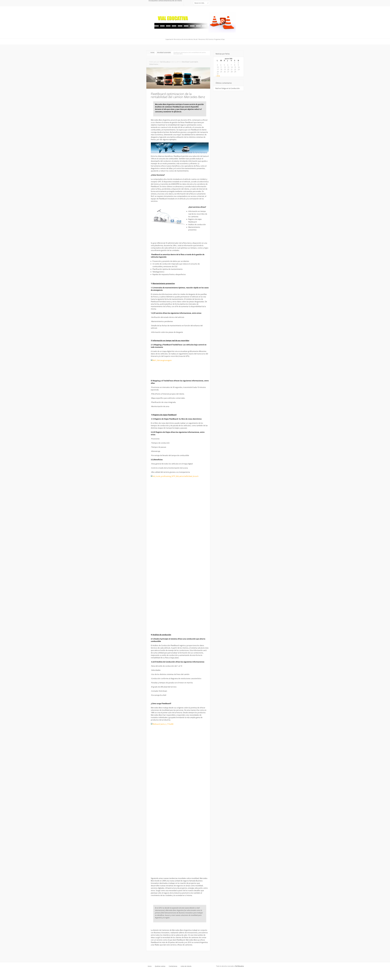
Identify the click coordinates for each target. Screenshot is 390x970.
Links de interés (176, 1)
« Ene (218, 76)
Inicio (150, 1)
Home (152, 52)
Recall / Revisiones (199, 39)
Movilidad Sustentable (164, 52)
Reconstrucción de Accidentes (183, 39)
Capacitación (169, 39)
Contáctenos (167, 1)
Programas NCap (219, 39)
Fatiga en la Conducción (231, 88)
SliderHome (153, 64)
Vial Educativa (165, 62)
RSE (207, 39)
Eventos (211, 39)
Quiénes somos (157, 1)
